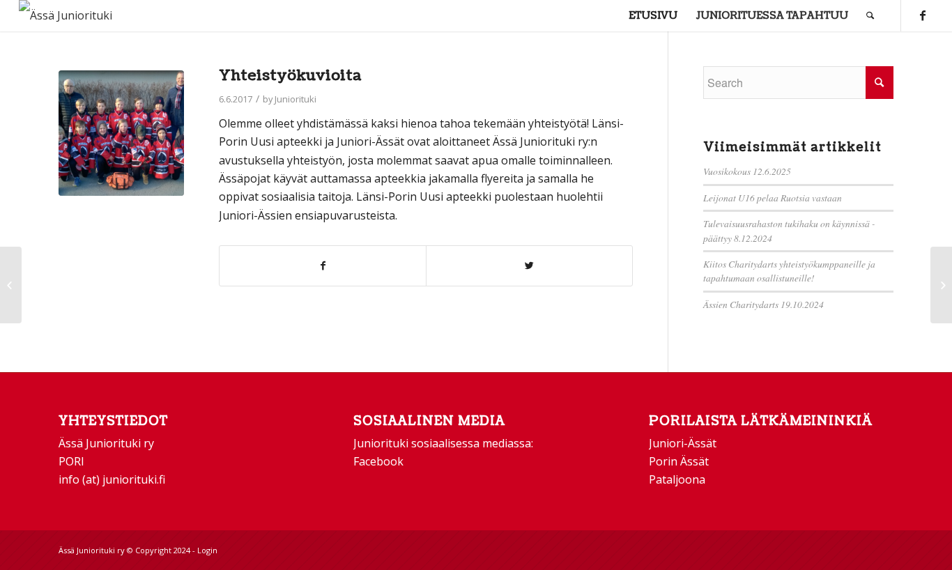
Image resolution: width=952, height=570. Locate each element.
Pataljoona (677, 479)
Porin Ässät (679, 461)
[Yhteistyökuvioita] (121, 133)
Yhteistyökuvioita (290, 76)
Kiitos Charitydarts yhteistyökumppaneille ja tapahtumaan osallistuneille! (789, 270)
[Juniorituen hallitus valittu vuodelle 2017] (11, 285)
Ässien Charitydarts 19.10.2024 (763, 304)
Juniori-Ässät (682, 443)
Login (207, 550)
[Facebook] (922, 15)
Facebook (378, 461)
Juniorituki (295, 99)
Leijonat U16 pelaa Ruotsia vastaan (772, 197)
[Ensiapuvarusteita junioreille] (941, 285)
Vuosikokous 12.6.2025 (747, 171)
